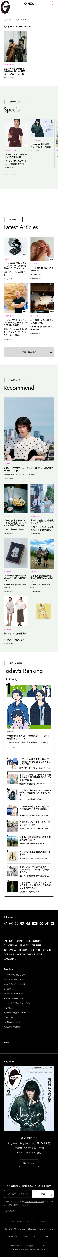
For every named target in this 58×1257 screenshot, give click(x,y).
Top (5, 20)
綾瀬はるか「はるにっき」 (14, 998)
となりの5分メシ (10, 1008)
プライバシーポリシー (34, 1202)
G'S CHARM (10, 945)
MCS (48, 1236)
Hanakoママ (13, 1236)
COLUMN (9, 954)
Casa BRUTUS (10, 1229)
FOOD (36, 950)
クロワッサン (42, 1221)
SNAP (20, 941)
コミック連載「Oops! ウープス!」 (17, 1003)
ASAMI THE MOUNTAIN (13, 994)
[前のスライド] (6, 174)
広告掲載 (30, 1246)
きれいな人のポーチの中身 (14, 984)
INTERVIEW (10, 950)
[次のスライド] (10, 174)
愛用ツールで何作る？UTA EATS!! (17, 1013)
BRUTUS (20, 1221)
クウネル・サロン (28, 1236)
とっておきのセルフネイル (14, 979)
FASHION (9, 941)
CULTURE (36, 945)
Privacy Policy (42, 1246)
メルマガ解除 (9, 1211)
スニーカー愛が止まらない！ (15, 975)
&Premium (32, 1229)
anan (12, 1221)
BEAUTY (24, 945)
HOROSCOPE (24, 954)
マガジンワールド (17, 1246)
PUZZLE (38, 954)
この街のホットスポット (13, 1022)
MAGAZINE (10, 959)
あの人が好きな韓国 (12, 1027)
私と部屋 (7, 989)
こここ (40, 1236)
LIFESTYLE (24, 950)
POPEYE (30, 1221)
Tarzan (42, 1229)
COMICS (47, 950)
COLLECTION (33, 941)
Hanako (22, 1229)
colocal (51, 1229)
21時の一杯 (8, 1017)
